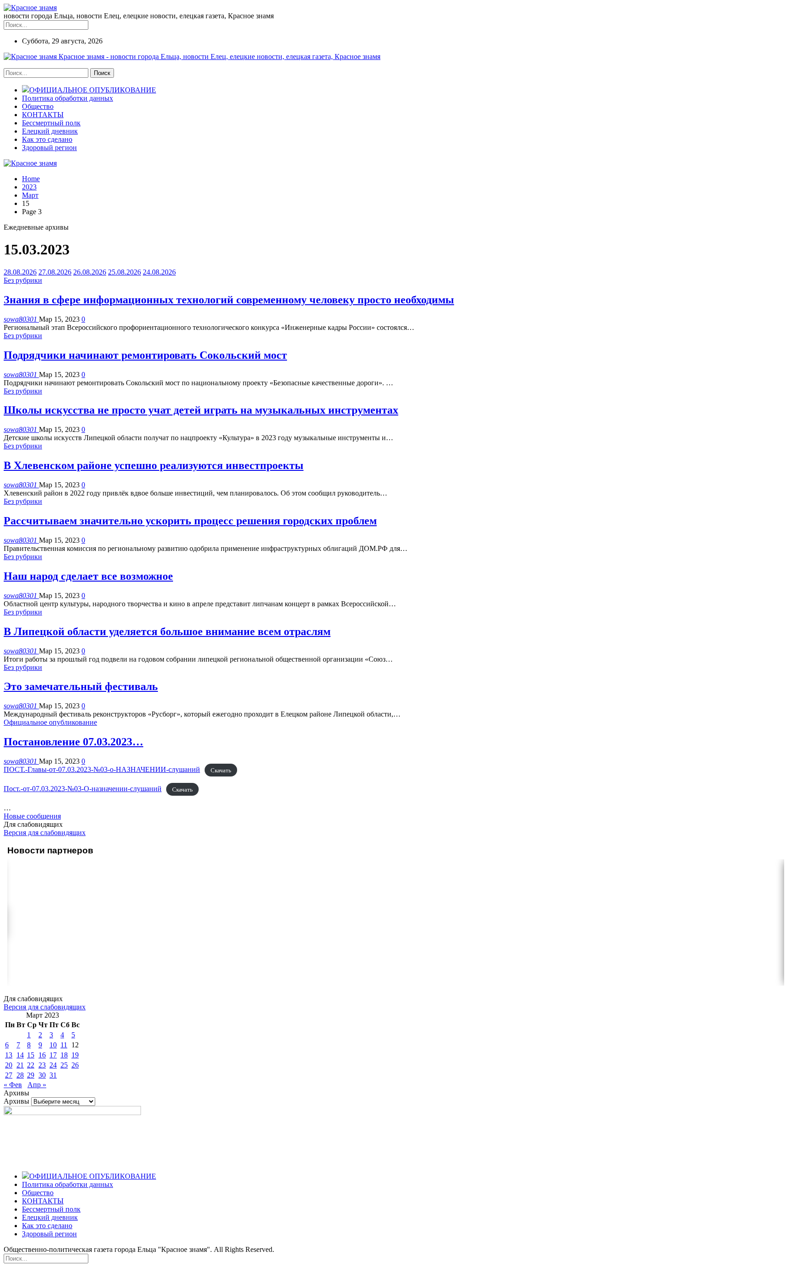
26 (75, 1065)
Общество (38, 106)
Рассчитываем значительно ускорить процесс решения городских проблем (190, 521)
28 (20, 1075)
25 (64, 1065)
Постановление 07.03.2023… (73, 742)
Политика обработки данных (67, 98)
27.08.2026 (54, 272)
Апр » (36, 1085)
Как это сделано (47, 139)
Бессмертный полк (51, 123)
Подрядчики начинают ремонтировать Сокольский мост (145, 355)
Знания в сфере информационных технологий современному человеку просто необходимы (229, 300)
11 (63, 1045)
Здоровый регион (49, 147)
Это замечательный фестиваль (81, 686)
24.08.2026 (159, 272)
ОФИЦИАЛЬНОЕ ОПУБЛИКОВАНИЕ (92, 90)
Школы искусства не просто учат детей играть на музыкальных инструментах (201, 410)
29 (30, 1075)
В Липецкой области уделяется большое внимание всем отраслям (167, 631)
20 (8, 1065)
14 (20, 1055)
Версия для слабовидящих (45, 832)
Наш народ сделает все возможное (88, 576)
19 (75, 1055)
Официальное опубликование (50, 722)
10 (53, 1045)
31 (53, 1075)
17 (53, 1055)
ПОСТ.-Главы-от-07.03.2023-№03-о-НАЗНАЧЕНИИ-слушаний (102, 769)
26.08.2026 (89, 272)
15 (30, 1055)
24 (53, 1065)
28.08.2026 (20, 272)
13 (8, 1055)
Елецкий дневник (50, 131)
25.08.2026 (124, 272)
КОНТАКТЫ (43, 115)
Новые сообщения (32, 816)
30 (42, 1075)
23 (42, 1065)
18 (64, 1055)
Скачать (221, 769)
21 (20, 1065)
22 (30, 1065)
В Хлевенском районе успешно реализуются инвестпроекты (153, 465)
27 (8, 1075)
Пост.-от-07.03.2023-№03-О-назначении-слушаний (83, 789)
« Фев (13, 1085)
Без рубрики (23, 280)
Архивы (16, 1101)
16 (42, 1055)
